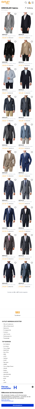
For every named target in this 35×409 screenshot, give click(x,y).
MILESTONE (6, 350)
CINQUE (5, 368)
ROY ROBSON (6, 344)
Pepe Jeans (5, 362)
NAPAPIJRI (5, 372)
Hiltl (4, 380)
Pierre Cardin (6, 376)
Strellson (5, 370)
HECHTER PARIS (7, 374)
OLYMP (5, 360)
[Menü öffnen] (33, 3)
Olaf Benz (5, 358)
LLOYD (4, 356)
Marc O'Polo (6, 352)
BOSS (4, 378)
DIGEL (4, 354)
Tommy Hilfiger (6, 348)
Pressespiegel (6, 338)
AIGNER (5, 364)
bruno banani (6, 346)
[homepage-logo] (10, 2)
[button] (26, 3)
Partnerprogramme (7, 336)
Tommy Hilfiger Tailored (8, 366)
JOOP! (4, 382)
